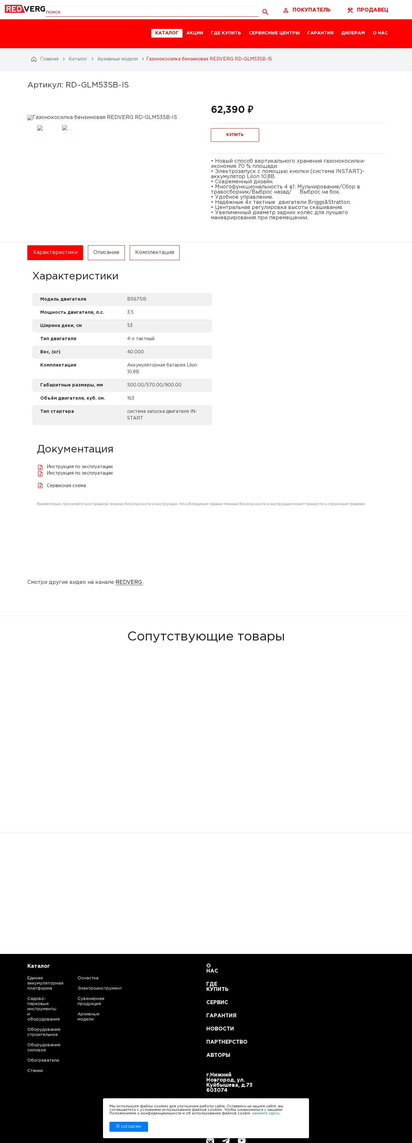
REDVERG (129, 582)
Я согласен (128, 1127)
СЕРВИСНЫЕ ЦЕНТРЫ (274, 33)
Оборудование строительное (37, 1032)
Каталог (38, 966)
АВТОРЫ (214, 1055)
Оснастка (88, 978)
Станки (35, 1071)
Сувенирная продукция (91, 1001)
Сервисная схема (66, 486)
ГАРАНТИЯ (320, 33)
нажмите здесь (265, 1113)
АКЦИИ (194, 33)
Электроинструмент (94, 988)
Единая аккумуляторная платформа (37, 983)
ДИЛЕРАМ (353, 33)
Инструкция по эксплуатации (80, 467)
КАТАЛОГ (167, 33)
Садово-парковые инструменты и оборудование (37, 1009)
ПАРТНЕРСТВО (214, 1042)
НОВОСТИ (214, 1029)
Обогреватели (37, 1060)
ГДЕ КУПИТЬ (226, 33)
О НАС (380, 33)
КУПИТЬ (234, 135)
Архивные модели (88, 1016)
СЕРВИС (214, 1002)
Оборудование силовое (37, 1047)
